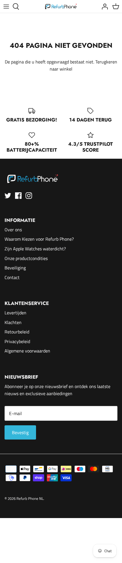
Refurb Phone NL (29, 498)
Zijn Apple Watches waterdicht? (35, 248)
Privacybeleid (17, 341)
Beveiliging (15, 267)
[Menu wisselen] (6, 6)
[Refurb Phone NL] (61, 6)
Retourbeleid (17, 331)
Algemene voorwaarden (27, 350)
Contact (12, 277)
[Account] (103, 6)
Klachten (13, 322)
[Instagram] (29, 195)
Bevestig (20, 432)
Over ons (13, 229)
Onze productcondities (26, 258)
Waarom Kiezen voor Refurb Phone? (39, 239)
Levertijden (15, 312)
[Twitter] (8, 195)
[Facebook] (18, 195)
